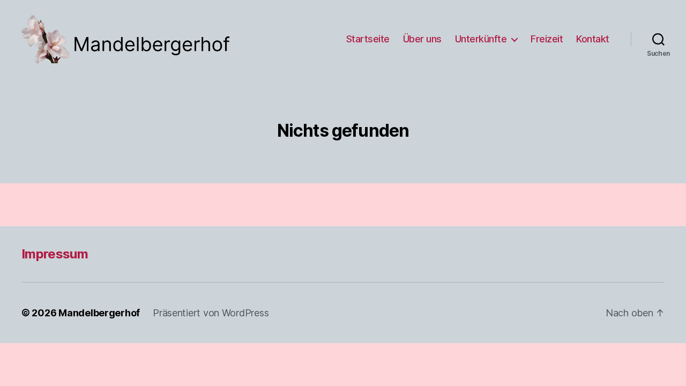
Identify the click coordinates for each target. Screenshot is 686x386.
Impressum (54, 254)
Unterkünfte (481, 38)
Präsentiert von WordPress (211, 312)
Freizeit (547, 38)
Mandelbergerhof (99, 312)
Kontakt (592, 38)
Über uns (422, 38)
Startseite (368, 38)
